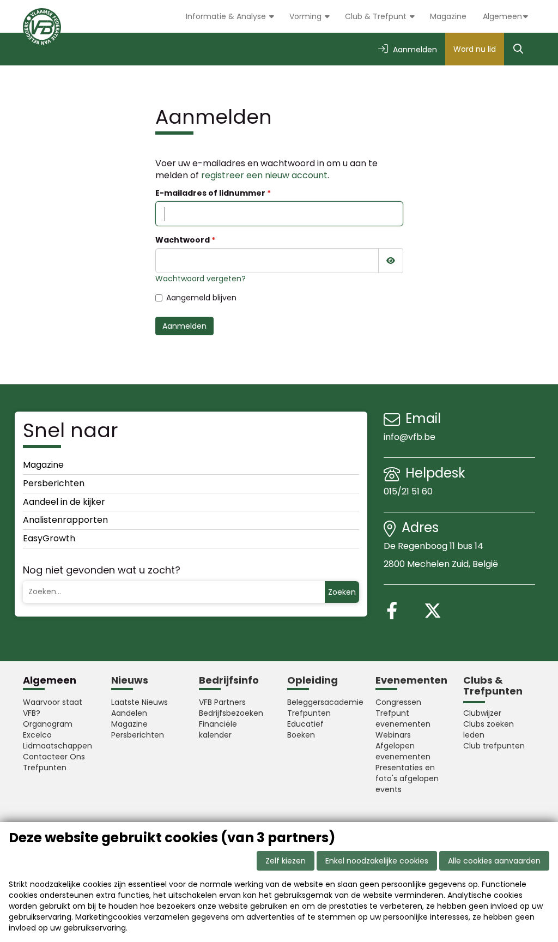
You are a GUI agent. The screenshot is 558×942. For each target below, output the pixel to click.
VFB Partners (222, 702)
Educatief (305, 723)
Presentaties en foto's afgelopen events (407, 778)
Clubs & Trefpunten (493, 685)
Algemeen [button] (502, 16)
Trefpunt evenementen (402, 718)
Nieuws (129, 680)
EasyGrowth (49, 538)
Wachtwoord (182, 239)
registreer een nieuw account (264, 175)
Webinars (393, 734)
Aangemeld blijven (201, 297)
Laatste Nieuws (139, 702)
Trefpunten (44, 767)
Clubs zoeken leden (488, 729)
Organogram (47, 723)
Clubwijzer (482, 713)
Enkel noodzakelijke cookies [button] (376, 860)
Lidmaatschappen (57, 745)
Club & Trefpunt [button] (377, 16)
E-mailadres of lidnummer (210, 193)
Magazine (448, 16)
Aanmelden (184, 326)
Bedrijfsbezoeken (231, 713)
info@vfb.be (409, 437)
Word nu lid (474, 49)
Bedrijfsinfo (229, 680)
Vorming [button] (306, 16)
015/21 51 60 (409, 491)
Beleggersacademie (323, 702)
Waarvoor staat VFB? (52, 707)
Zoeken (342, 592)
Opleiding (312, 680)
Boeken (301, 734)
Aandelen (129, 713)
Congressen (398, 702)
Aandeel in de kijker (64, 502)
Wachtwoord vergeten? (200, 278)
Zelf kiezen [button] (285, 860)
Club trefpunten (494, 745)
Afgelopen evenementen (402, 751)
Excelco (37, 734)
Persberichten (53, 483)
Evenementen (411, 680)
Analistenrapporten (65, 520)
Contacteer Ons (54, 756)
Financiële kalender (218, 729)
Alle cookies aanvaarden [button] (494, 860)
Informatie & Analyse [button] (227, 16)
